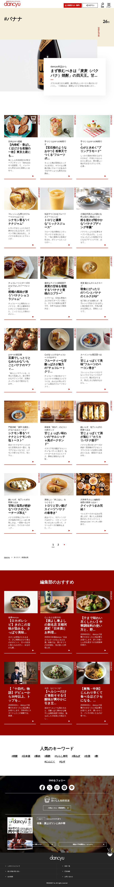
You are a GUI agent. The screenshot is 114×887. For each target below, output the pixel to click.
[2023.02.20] (57, 339)
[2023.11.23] (57, 267)
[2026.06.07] (21, 126)
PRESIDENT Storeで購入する (31, 844)
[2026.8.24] (21, 602)
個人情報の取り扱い (14, 871)
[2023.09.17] (93, 267)
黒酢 (47, 756)
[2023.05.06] (21, 339)
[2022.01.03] (93, 484)
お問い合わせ (69, 876)
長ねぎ (76, 756)
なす (62, 761)
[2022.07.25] (21, 484)
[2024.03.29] (93, 199)
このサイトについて (14, 866)
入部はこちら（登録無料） (57, 808)
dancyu (7, 557)
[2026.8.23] (93, 602)
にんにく (49, 761)
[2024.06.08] (57, 199)
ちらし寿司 (61, 756)
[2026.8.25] (57, 673)
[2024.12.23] (93, 126)
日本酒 (26, 756)
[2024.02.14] (21, 267)
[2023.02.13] (93, 339)
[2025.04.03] (57, 126)
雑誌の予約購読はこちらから (83, 844)
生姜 (87, 756)
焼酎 (15, 756)
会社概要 (10, 876)
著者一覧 (67, 866)
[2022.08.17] (93, 412)
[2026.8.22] (21, 673)
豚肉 (37, 756)
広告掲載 (67, 871)
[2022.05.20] (57, 484)
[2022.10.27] (57, 412)
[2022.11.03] (21, 412)
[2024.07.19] (21, 199)
